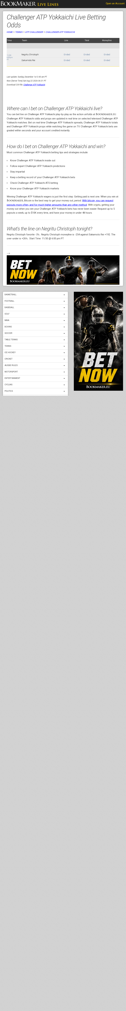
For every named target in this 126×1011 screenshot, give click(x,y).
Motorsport (11, 372)
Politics (9, 391)
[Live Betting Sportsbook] (29, 4)
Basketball (10, 294)
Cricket (8, 359)
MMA (7, 320)
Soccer (8, 333)
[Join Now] (63, 269)
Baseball (9, 307)
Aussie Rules (11, 365)
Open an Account (115, 3)
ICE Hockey (10, 352)
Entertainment (12, 378)
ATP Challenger (34, 32)
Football (9, 301)
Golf (7, 314)
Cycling (8, 384)
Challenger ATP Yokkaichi (60, 32)
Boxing (8, 327)
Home (10, 32)
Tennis (8, 346)
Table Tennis (11, 339)
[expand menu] (65, 295)
